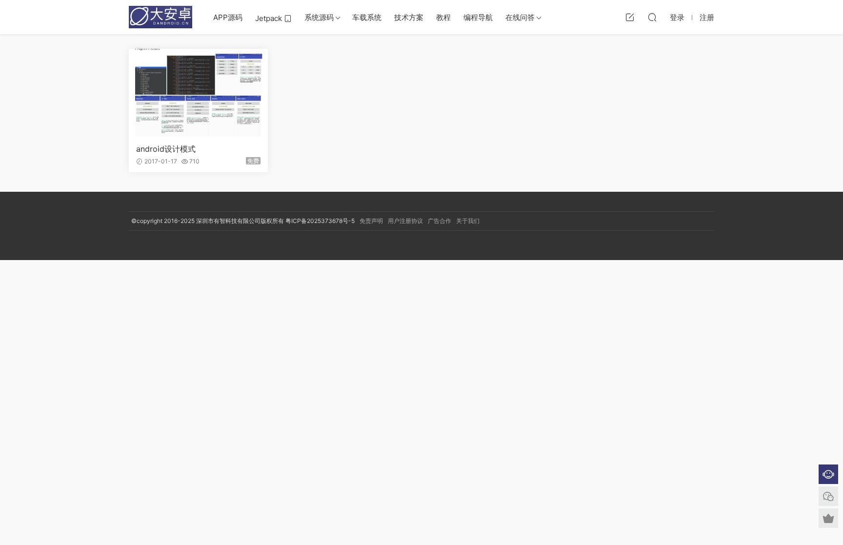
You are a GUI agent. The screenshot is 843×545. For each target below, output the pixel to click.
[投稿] (630, 17)
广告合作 (439, 220)
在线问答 (520, 17)
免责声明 (371, 220)
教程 (443, 17)
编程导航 (478, 17)
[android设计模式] (198, 93)
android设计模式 (166, 149)
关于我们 (468, 220)
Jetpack (269, 18)
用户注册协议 (405, 220)
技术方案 (408, 17)
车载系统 (366, 17)
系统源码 (319, 17)
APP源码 (227, 17)
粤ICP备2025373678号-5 (320, 220)
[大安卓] (160, 17)
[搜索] (652, 17)
